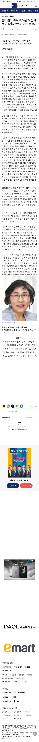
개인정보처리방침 (7, 678)
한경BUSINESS (9, 16)
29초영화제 (17, 719)
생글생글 (28, 715)
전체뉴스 (5, 11)
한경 (6, 667)
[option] (19, 569)
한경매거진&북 (6, 1)
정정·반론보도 (6, 682)
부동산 (29, 11)
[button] (35, 1)
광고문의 (21, 675)
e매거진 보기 (26, 486)
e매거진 (29, 1)
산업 (36, 11)
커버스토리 (15, 11)
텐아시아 (16, 715)
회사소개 (4, 675)
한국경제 (4, 712)
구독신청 (13, 486)
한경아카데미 (6, 715)
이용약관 (30, 675)
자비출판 (18, 1)
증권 (23, 11)
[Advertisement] (19, 525)
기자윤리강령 (20, 678)
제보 (24, 1)
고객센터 (16, 682)
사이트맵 (24, 682)
